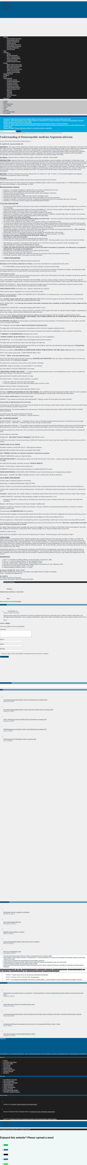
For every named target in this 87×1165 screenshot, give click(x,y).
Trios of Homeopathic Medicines (12, 922)
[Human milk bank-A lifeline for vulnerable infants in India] (6, 1001)
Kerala (9, 96)
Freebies (6, 110)
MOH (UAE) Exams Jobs (14, 64)
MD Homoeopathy (12, 55)
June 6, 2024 (4, 141)
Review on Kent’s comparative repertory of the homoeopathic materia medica (33, 1119)
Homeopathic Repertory (14, 44)
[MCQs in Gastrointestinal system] (6, 948)
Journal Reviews (8, 1084)
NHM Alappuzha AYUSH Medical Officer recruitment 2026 (19, 739)
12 (15, 923)
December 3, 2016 (9, 923)
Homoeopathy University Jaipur (75, 969)
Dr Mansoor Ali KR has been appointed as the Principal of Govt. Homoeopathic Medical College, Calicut (31, 1024)
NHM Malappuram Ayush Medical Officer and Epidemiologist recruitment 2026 (24, 729)
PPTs (5, 77)
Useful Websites (8, 1085)
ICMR (83, 969)
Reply (5, 620)
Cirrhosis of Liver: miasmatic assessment (42, 1111)
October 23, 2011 (8, 913)
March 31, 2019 (8, 933)
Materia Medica (11, 43)
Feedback (6, 1126)
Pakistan (9, 92)
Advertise (6, 1123)
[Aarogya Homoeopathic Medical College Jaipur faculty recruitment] (6, 939)
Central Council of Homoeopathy (29, 969)
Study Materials (8, 73)
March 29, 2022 (8, 943)
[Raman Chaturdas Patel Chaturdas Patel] (5, 1109)
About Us (6, 1122)
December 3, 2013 (9, 953)
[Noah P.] (5, 1116)
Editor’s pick (3, 983)
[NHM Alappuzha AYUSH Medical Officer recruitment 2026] (6, 736)
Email (2, 644)
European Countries (13, 86)
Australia (9, 93)
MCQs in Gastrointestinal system (12, 951)
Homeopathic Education (14, 38)
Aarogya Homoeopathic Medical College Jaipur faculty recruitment (21, 941)
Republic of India (12, 80)
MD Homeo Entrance (13, 67)
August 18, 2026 (8, 1006)
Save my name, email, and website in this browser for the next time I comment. (25, 653)
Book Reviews (7, 1068)
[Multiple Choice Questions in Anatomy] (6, 929)
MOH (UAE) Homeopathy (14, 66)
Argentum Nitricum (9, 582)
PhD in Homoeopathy (13, 57)
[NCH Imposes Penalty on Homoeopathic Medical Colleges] (6, 1031)
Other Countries (11, 95)
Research (6, 98)
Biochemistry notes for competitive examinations (16, 912)
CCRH (19, 969)
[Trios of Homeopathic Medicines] (6, 919)
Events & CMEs (8, 1063)
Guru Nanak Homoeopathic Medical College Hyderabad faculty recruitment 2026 (25, 699)
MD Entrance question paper (16, 971)
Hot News (6, 3)
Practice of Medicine (13, 48)
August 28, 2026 (8, 701)
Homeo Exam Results (13, 72)
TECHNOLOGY (8, 104)
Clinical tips (6, 1066)
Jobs (4, 51)
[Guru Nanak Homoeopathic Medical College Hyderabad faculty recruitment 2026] (6, 697)
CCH (17, 969)
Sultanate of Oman (12, 84)
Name (2, 639)
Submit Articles (7, 6)
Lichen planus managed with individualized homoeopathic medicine (23, 960)
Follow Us (6, 8)
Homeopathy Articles (13, 40)
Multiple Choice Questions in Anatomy (13, 932)
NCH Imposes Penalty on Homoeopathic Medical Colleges (19, 1034)
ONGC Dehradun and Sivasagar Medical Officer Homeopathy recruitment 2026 (24, 719)
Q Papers (6, 75)
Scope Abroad (7, 78)
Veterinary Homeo (12, 60)
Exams (5, 63)
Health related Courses (14, 61)
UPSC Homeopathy (9, 1087)
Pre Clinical (6, 1065)
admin (10, 141)
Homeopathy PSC (41, 969)
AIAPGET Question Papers (11, 1092)
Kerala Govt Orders (9, 1070)
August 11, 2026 (8, 711)
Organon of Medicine (13, 41)
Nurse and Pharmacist (13, 58)
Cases (5, 107)
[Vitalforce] (5, 1101)
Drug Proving (11, 49)
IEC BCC (6, 1073)
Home (5, 2)
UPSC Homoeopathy (13, 70)
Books (5, 102)
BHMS (9, 54)
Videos (5, 101)
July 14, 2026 (7, 731)
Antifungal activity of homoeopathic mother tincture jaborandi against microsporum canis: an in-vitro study (34, 962)
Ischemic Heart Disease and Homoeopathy (24, 1104)
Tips (4, 108)
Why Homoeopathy (9, 111)
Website (2, 649)
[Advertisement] (31, 31)
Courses (5, 52)
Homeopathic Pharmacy (14, 46)
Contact (5, 9)
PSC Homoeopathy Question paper (34, 971)
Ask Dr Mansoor (8, 1125)
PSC (25, 971)
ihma (1, 971)
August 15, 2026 (8, 1015)
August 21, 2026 (8, 996)
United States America (13, 87)
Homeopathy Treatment (10, 1082)
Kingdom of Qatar (12, 83)
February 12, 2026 (8, 1035)
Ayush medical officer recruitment (7, 969)
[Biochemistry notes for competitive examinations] (6, 909)
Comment (3, 629)
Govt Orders (7, 113)
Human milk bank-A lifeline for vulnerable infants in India (20, 963)
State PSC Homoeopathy (14, 69)
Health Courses (8, 1089)
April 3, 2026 (7, 1025)
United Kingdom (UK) (13, 89)
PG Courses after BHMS (10, 1090)
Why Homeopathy (8, 1081)
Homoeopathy (49, 969)
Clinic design (7, 105)
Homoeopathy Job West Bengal (60, 969)
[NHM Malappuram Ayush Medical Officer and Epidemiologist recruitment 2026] (6, 726)
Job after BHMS (6, 971)
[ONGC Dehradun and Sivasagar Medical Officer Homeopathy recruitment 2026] (6, 716)
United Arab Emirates (13, 81)
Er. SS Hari (11, 611)
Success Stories (8, 1071)
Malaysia (9, 90)
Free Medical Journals (10, 1079)
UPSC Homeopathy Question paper (51, 971)
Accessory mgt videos (10, 1062)
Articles (5, 37)
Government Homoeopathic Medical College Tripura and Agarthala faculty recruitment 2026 (28, 709)
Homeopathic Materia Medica (21, 141)
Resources (6, 5)
